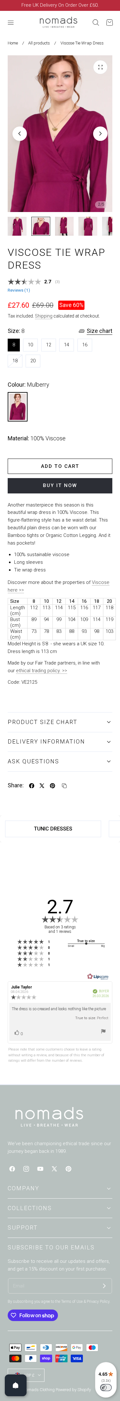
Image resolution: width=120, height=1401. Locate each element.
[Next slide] (100, 133)
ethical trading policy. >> (41, 670)
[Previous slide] (19, 133)
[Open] (16, 1385)
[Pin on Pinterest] (52, 786)
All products (39, 43)
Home (13, 43)
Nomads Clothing (39, 1389)
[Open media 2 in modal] (100, 67)
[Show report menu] (103, 1032)
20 (33, 361)
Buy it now (60, 485)
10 (30, 345)
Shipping (43, 316)
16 (84, 345)
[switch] (106, 1387)
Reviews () (19, 290)
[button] (10, 22)
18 (17, 362)
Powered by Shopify (73, 1389)
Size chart (99, 330)
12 (48, 345)
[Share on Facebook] (31, 786)
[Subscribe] (104, 1286)
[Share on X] (42, 786)
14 (66, 345)
